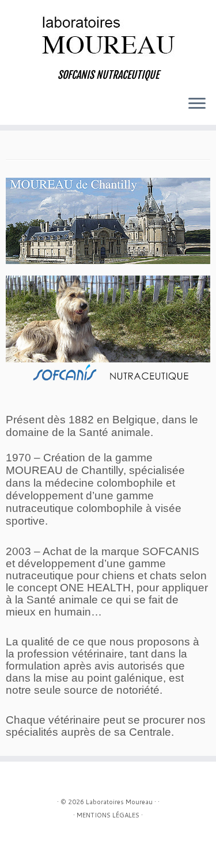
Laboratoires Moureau (119, 801)
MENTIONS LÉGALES (108, 815)
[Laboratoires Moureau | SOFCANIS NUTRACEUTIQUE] (108, 34)
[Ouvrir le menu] (197, 104)
